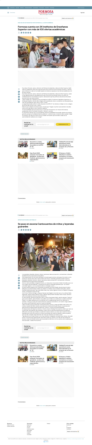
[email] (28, 32)
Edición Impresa (81, 7)
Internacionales (28, 7)
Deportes (12, 7)
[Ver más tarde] (19, 33)
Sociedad (52, 7)
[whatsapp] (21, 32)
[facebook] (23, 32)
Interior (22, 7)
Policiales (41, 7)
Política (47, 7)
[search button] (8, 8)
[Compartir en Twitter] (26, 32)
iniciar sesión (42, 202)
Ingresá (82, 12)
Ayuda (83, 438)
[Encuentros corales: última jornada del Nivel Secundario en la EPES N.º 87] (23, 144)
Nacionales (35, 7)
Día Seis (17, 7)
